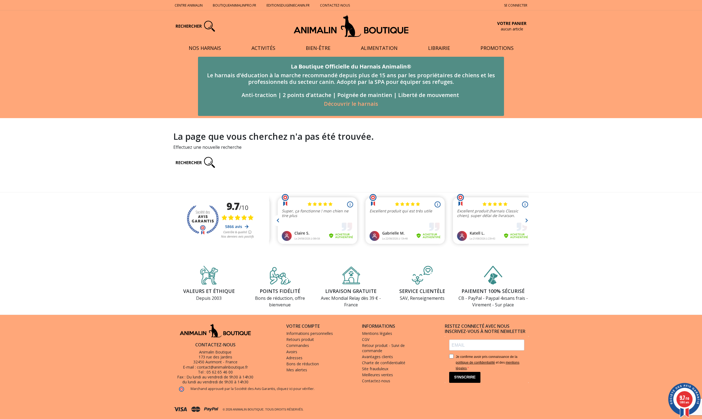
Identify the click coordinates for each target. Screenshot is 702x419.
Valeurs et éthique (209, 291)
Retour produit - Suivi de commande (383, 348)
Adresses (294, 357)
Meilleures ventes (377, 374)
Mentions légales (377, 333)
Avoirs (291, 351)
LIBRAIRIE (439, 48)
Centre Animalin (189, 5)
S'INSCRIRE (464, 377)
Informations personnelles (309, 333)
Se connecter (515, 5)
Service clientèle (422, 291)
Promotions (497, 48)
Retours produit (300, 339)
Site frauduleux (375, 368)
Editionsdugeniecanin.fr (288, 5)
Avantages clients (377, 356)
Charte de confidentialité (383, 362)
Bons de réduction (302, 363)
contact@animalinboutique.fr (222, 367)
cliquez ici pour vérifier (295, 388)
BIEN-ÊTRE (318, 48)
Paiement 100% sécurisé (493, 291)
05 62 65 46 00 (219, 372)
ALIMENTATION (379, 48)
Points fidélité (280, 291)
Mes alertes (296, 369)
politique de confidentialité (475, 362)
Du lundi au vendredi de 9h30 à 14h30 (219, 377)
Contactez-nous (335, 5)
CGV (365, 339)
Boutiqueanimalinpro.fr (234, 5)
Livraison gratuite (351, 291)
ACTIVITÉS (263, 48)
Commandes (297, 345)
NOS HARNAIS (205, 48)
